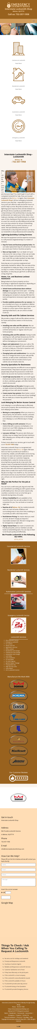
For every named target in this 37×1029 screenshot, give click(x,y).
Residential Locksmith (18, 86)
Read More (18, 63)
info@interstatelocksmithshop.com (12, 849)
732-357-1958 (22, 14)
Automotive (29, 1013)
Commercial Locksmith (18, 60)
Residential (12, 1013)
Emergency (11, 1015)
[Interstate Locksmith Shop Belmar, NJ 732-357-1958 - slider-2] (18, 29)
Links (31, 1017)
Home (6, 1013)
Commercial (20, 1013)
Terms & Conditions (9, 1017)
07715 (16, 539)
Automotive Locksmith (18, 112)
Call (19, 1026)
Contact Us (26, 1015)
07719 (21, 539)
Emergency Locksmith (18, 138)
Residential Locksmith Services (18, 570)
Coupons (18, 1015)
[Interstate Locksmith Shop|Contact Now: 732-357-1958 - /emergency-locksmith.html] (18, 126)
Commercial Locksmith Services (18, 546)
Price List (19, 1017)
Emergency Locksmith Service (18, 615)
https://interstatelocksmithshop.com (18, 1009)
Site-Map (25, 1017)
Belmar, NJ (18, 160)
